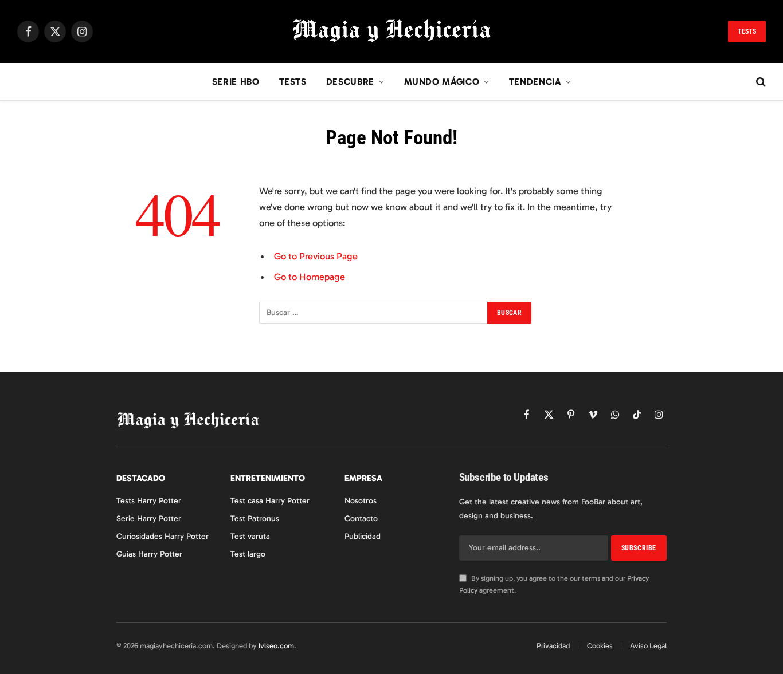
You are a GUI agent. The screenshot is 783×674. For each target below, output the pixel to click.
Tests (747, 31)
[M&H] (391, 31)
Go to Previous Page (316, 256)
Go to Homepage (309, 276)
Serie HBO (236, 81)
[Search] (760, 82)
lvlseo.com (276, 645)
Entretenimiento (267, 478)
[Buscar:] (373, 313)
